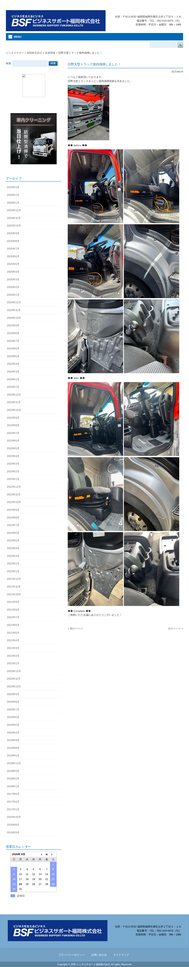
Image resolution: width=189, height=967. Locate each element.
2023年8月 (13, 425)
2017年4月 (13, 801)
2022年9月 (13, 509)
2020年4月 (13, 732)
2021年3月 (13, 648)
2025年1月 (13, 294)
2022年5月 (13, 540)
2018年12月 (14, 763)
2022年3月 (13, 555)
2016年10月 (14, 816)
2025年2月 (13, 287)
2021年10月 (14, 594)
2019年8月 (13, 747)
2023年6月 (13, 440)
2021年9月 (13, 601)
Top (180, 958)
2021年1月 (13, 663)
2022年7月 (13, 525)
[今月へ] (46, 854)
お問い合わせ (99, 955)
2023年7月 (13, 433)
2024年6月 (13, 348)
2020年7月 (13, 709)
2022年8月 (13, 517)
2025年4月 (13, 271)
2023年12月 (14, 394)
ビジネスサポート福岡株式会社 (24, 52)
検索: (9, 63)
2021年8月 (13, 609)
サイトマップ (121, 955)
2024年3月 (13, 371)
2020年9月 (13, 694)
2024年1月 (13, 386)
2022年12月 (14, 486)
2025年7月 (13, 248)
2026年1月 (13, 202)
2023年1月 (13, 479)
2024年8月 (13, 333)
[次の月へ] (53, 854)
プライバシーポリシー (72, 955)
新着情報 (50, 52)
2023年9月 (13, 417)
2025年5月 (13, 263)
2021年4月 (13, 640)
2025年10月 (14, 225)
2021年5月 (13, 632)
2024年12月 (14, 302)
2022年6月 (13, 532)
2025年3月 (13, 279)
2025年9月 (13, 233)
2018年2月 (13, 778)
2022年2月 (13, 563)
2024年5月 (13, 356)
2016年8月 (13, 824)
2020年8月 (13, 701)
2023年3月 (13, 463)
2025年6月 (13, 256)
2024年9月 (13, 325)
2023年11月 (13, 402)
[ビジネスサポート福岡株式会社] (56, 29)
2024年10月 (14, 317)
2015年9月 (13, 832)
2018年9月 (13, 771)
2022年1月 (13, 571)
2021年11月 (13, 586)
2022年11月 (13, 494)
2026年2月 (13, 194)
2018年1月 (13, 786)
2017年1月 (13, 809)
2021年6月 (13, 625)
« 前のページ (75, 628)
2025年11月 (13, 218)
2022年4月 (13, 548)
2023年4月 (13, 456)
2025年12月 (14, 210)
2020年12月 (14, 671)
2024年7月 (13, 340)
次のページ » (175, 628)
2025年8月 (13, 241)
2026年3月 (13, 187)
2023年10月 (14, 409)
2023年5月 (13, 448)
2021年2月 (13, 655)
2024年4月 (13, 363)
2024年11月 (13, 310)
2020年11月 (13, 678)
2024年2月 (13, 379)
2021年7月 (13, 617)
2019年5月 (13, 755)
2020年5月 (13, 724)
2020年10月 (14, 686)
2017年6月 (13, 793)
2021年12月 (14, 578)
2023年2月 (13, 471)
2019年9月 (13, 740)
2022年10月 (14, 502)
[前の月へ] (40, 854)
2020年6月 (13, 717)
